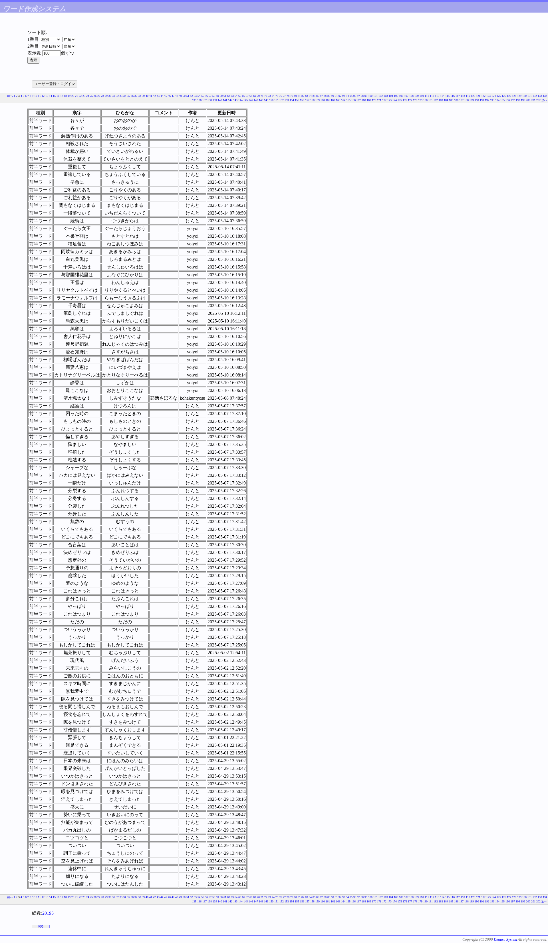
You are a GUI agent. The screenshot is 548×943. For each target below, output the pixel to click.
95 (351, 95)
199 (523, 100)
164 (343, 100)
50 (184, 95)
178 (415, 100)
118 (463, 95)
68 (250, 95)
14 (50, 95)
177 (410, 100)
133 (540, 95)
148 (261, 100)
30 (109, 95)
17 (61, 95)
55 (202, 95)
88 (325, 95)
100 (370, 95)
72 (265, 95)
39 (143, 95)
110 (422, 95)
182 (436, 100)
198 (518, 100)
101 (375, 95)
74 (273, 95)
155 (297, 100)
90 (332, 95)
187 (461, 100)
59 (217, 95)
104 (391, 95)
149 (266, 100)
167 (358, 100)
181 (430, 100)
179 (420, 100)
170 (374, 100)
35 (128, 95)
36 (132, 95)
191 (482, 100)
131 (529, 95)
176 (405, 100)
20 (72, 95)
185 (451, 100)
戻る (41, 926)
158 (312, 100)
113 (437, 95)
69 (254, 95)
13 (46, 95)
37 (135, 95)
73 (269, 95)
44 (161, 95)
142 (230, 100)
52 (191, 95)
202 (538, 100)
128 (514, 95)
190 (477, 100)
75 (276, 95)
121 (478, 95)
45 (165, 95)
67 (247, 95)
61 (224, 95)
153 (287, 100)
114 (442, 95)
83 (306, 95)
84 (310, 95)
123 (488, 95)
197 (513, 100)
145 (245, 100)
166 (353, 100)
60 (221, 95)
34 (124, 95)
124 (493, 95)
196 (507, 100)
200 (528, 100)
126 (504, 95)
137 (204, 100)
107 (406, 95)
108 (411, 95)
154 (292, 100)
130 (524, 95)
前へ (10, 95)
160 (323, 100)
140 (220, 100)
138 (209, 100)
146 (251, 100)
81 (299, 95)
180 (425, 100)
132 (535, 95)
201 (533, 100)
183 (441, 100)
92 (340, 95)
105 (396, 95)
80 (295, 95)
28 (102, 95)
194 (497, 100)
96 (354, 95)
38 (139, 95)
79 (291, 95)
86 (317, 95)
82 (302, 95)
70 (258, 95)
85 (314, 95)
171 (379, 100)
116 (452, 95)
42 (154, 95)
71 (262, 95)
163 (338, 100)
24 (87, 95)
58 (213, 95)
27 (98, 95)
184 (446, 100)
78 (288, 95)
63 (232, 95)
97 (358, 95)
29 (106, 95)
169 (369, 100)
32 (117, 95)
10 (35, 95)
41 (150, 95)
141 (225, 100)
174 (394, 100)
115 (447, 95)
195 (502, 100)
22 (80, 95)
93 (343, 95)
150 (271, 100)
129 (519, 95)
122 (483, 95)
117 (458, 95)
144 (240, 100)
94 (347, 95)
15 (54, 95)
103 (386, 95)
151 (276, 100)
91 (336, 95)
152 (281, 100)
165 (348, 100)
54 (199, 95)
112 (432, 95)
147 (256, 100)
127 (509, 95)
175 (400, 100)
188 (466, 100)
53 (195, 95)
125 (499, 95)
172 (384, 100)
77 (284, 95)
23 (83, 95)
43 (158, 95)
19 (69, 95)
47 (173, 95)
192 (487, 100)
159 (317, 100)
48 (176, 95)
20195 (48, 913)
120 (473, 95)
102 (380, 95)
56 (206, 95)
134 (545, 95)
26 (95, 95)
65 (239, 95)
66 (243, 95)
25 (91, 95)
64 (236, 95)
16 (58, 95)
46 (169, 95)
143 (235, 100)
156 (302, 100)
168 (364, 100)
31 (113, 95)
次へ (544, 100)
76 (280, 95)
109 (416, 95)
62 (228, 95)
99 (365, 95)
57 (210, 95)
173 (389, 100)
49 (180, 95)
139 (215, 100)
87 (321, 95)
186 (456, 100)
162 (333, 100)
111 (427, 95)
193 (492, 100)
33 (121, 95)
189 (472, 100)
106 (401, 95)
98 (362, 95)
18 (65, 95)
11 (39, 95)
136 (199, 100)
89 (328, 95)
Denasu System (505, 939)
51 (187, 95)
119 (468, 95)
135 (194, 100)
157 (307, 100)
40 (147, 95)
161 (328, 100)
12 (43, 95)
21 (76, 95)
